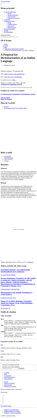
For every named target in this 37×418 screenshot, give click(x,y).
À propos (12, 21)
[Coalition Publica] (6, 406)
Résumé (6, 106)
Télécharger (30, 262)
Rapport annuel (12, 27)
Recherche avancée (9, 29)
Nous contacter (8, 379)
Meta (5, 47)
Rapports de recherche (14, 18)
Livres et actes (11, 16)
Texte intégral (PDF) (9, 108)
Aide (5, 374)
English (6, 30)
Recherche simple (5, 35)
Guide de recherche (9, 377)
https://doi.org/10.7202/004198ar (13, 77)
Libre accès (11, 26)
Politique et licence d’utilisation (12, 413)
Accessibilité (7, 375)
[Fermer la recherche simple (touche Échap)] (3, 3)
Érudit (9, 22)
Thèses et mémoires (13, 15)
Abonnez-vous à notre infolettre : (11, 367)
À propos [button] (7, 21)
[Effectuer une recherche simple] (1, 3)
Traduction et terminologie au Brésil (14, 49)
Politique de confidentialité (11, 409)
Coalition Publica (12, 24)
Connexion (7, 19)
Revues (10, 13)
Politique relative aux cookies (12, 411)
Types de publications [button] (10, 12)
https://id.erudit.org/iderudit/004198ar (14, 74)
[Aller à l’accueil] (5, 1)
